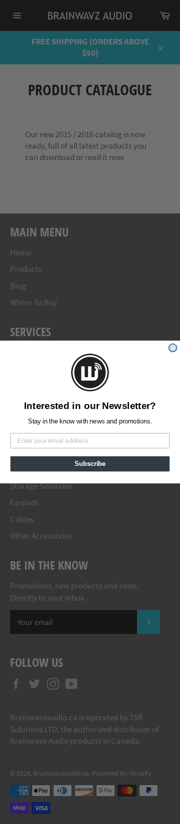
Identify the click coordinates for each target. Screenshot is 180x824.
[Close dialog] (173, 348)
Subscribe (90, 463)
